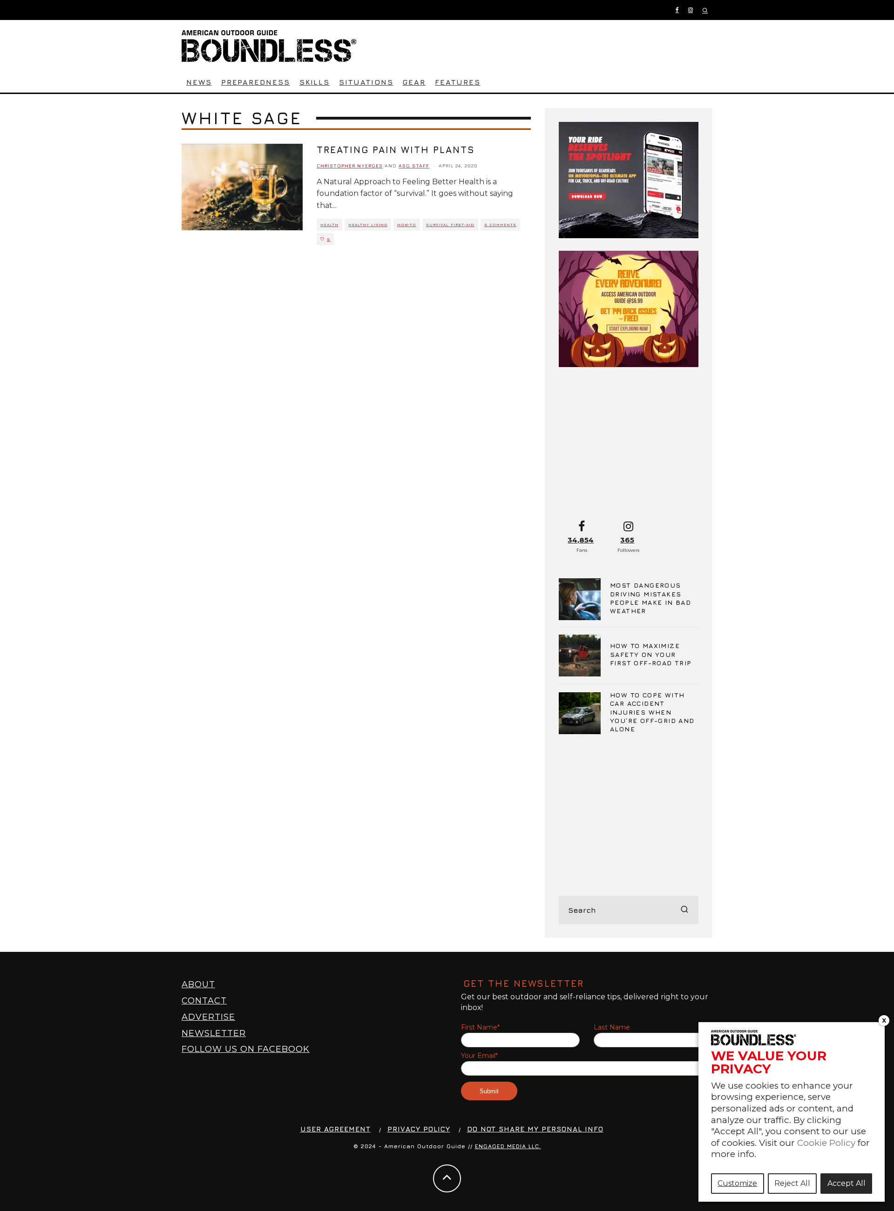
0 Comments (500, 224)
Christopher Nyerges (350, 165)
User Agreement (335, 1129)
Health (329, 224)
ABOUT (198, 984)
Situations (366, 82)
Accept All (846, 1183)
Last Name (612, 1027)
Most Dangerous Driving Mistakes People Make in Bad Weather (650, 598)
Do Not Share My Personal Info (535, 1129)
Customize (737, 1183)
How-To (406, 224)
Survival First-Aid (450, 224)
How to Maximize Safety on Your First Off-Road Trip (651, 654)
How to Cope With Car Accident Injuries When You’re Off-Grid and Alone (652, 712)
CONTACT (204, 1001)
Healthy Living (367, 224)
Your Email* (479, 1056)
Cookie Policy (826, 1142)
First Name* (480, 1027)
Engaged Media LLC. (508, 1146)
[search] (684, 910)
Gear (414, 82)
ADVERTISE (208, 1017)
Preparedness (255, 82)
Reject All (792, 1183)
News (199, 82)
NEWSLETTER (214, 1033)
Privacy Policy (418, 1129)
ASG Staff (414, 165)
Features (457, 82)
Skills (314, 82)
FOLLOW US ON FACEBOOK (246, 1049)
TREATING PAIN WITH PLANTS (396, 149)
